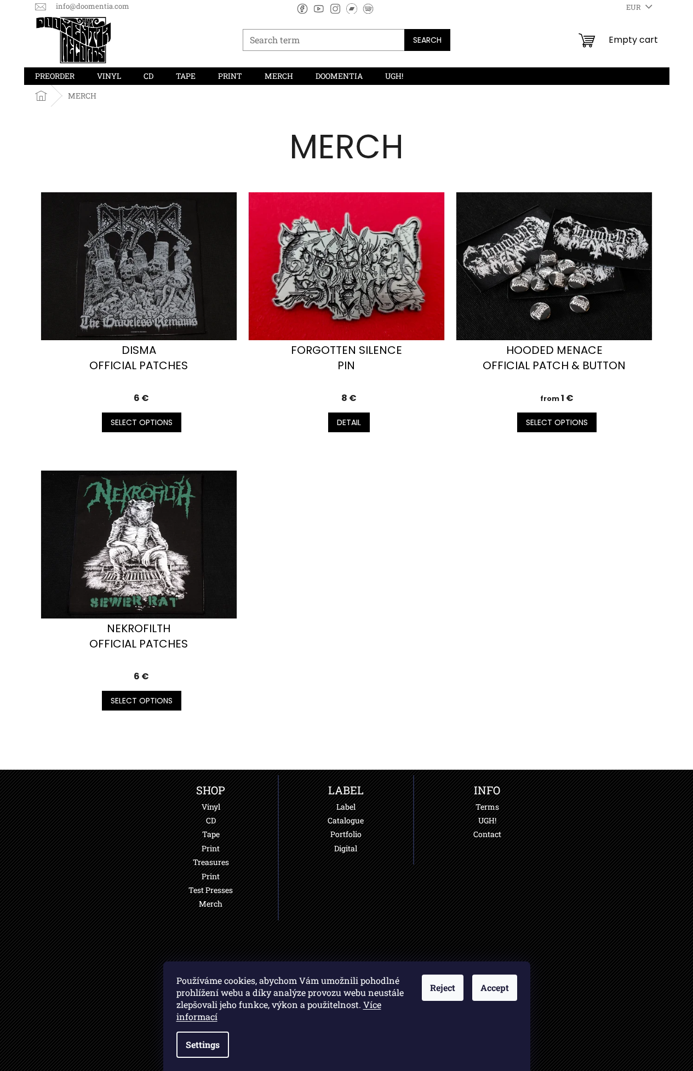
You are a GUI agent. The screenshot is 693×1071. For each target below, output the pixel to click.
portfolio (346, 834)
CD (211, 820)
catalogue (346, 820)
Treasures (211, 862)
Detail (349, 422)
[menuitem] (54, 76)
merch (210, 903)
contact (487, 834)
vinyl (211, 806)
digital (345, 848)
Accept (494, 987)
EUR (634, 7)
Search (427, 40)
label (346, 806)
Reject (442, 987)
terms (487, 806)
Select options (142, 422)
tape (211, 834)
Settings (203, 1044)
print (211, 848)
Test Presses (210, 890)
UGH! (487, 820)
